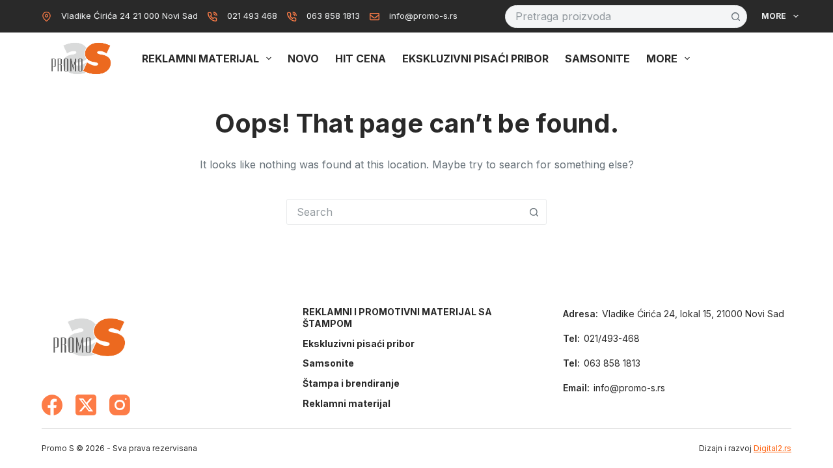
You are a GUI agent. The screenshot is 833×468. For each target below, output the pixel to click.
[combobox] (615, 16)
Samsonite (597, 58)
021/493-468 (612, 338)
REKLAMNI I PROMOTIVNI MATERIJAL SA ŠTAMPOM (397, 317)
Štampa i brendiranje (351, 383)
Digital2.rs (772, 448)
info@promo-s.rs (423, 15)
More (773, 16)
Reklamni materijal (200, 58)
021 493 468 (252, 15)
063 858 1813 (333, 15)
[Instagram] (119, 405)
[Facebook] (52, 405)
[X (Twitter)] (85, 405)
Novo (303, 58)
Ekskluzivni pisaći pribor (475, 58)
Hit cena (360, 58)
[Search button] (735, 16)
